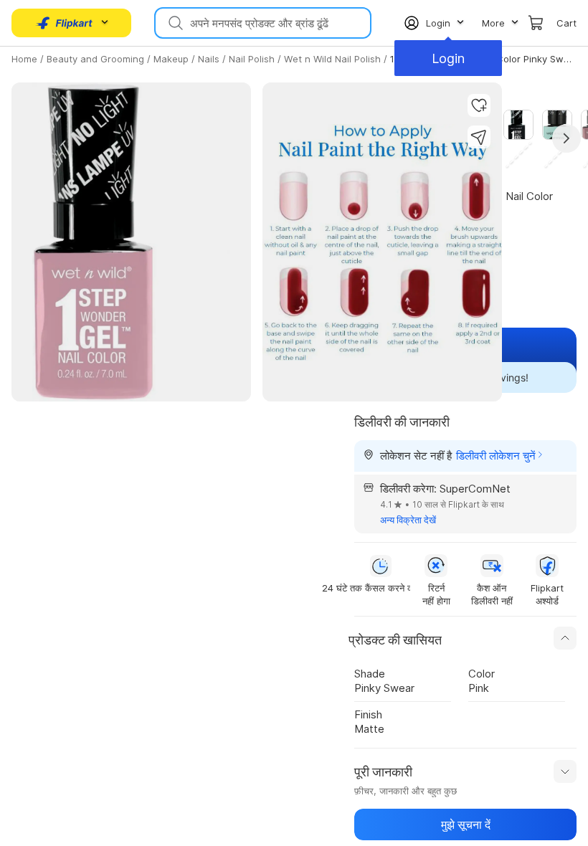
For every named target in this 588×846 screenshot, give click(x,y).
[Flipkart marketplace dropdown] (64, 23)
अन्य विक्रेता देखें (408, 520)
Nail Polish (252, 59)
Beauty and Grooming (95, 59)
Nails (208, 59)
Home (24, 59)
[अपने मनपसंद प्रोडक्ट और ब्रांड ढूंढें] (174, 23)
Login (448, 58)
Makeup (171, 59)
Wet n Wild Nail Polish (332, 59)
